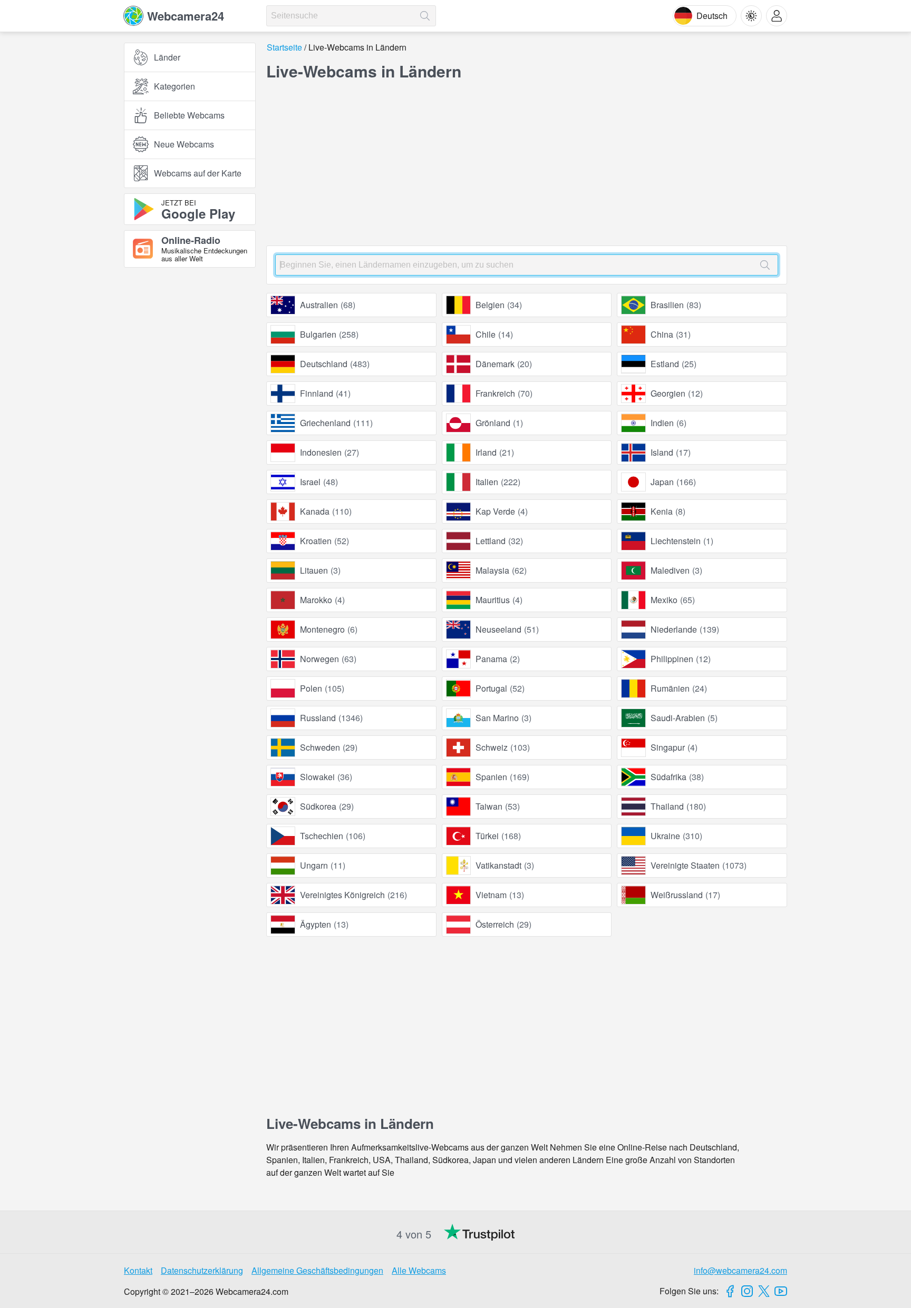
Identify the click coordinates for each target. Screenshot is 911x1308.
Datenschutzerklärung (202, 1270)
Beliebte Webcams (189, 115)
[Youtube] (780, 1291)
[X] (764, 1291)
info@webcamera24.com (740, 1270)
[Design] (751, 15)
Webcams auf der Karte (197, 173)
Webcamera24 (185, 15)
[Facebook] (730, 1291)
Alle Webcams (419, 1270)
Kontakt (138, 1270)
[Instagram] (747, 1291)
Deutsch (712, 15)
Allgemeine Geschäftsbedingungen (317, 1270)
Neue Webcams (184, 144)
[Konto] (776, 15)
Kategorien (174, 86)
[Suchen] (425, 15)
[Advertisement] (190, 391)
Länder (167, 57)
